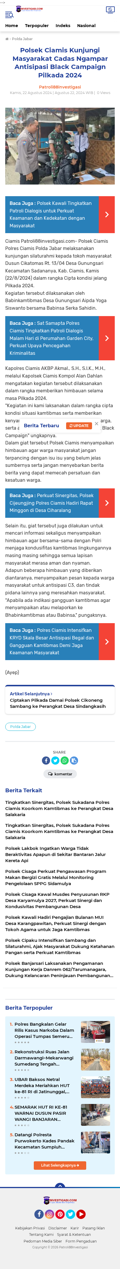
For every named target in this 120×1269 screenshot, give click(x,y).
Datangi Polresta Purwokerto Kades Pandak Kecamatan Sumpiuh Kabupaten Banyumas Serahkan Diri (45, 1141)
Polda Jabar (20, 726)
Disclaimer (57, 1228)
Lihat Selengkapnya (59, 1165)
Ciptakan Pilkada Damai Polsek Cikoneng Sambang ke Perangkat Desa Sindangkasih (58, 703)
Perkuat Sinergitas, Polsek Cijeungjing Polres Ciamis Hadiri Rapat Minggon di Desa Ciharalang (51, 503)
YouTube (84, 1221)
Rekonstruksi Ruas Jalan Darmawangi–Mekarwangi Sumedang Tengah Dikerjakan (44, 1058)
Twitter (73, 1221)
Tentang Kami (41, 1234)
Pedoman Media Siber (43, 1241)
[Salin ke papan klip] (74, 760)
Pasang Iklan (93, 1228)
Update (81, 425)
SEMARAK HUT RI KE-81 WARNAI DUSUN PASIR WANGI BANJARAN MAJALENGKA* (41, 1113)
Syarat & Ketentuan (74, 1234)
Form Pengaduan (81, 1241)
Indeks (63, 25)
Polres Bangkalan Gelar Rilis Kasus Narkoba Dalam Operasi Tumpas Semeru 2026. (44, 1030)
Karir (74, 1228)
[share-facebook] (46, 760)
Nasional (86, 25)
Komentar (63, 774)
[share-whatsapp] (65, 760)
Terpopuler (37, 25)
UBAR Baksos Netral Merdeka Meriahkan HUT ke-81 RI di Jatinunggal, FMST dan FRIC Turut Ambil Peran (45, 1086)
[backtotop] (60, 1188)
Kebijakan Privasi (30, 1228)
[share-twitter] (55, 760)
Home (11, 25)
